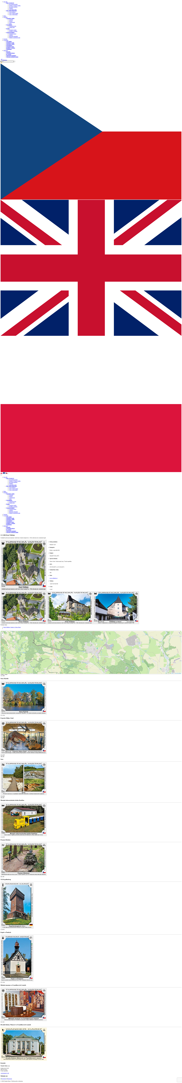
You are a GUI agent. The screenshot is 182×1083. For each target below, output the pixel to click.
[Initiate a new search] (179, 633)
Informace (5, 50)
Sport (10, 23)
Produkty (5, 17)
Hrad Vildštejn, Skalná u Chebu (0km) (12, 627)
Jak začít (5, 1)
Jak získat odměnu (13, 6)
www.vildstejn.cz (53, 578)
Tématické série (12, 26)
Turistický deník (12, 30)
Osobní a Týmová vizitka (14, 5)
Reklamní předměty (13, 36)
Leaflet (172, 673)
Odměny (11, 8)
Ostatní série (12, 27)
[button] (2, 633)
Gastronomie (12, 22)
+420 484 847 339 (5, 1073)
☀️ (1, 62)
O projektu (5, 40)
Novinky (5, 39)
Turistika (11, 19)
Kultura (11, 21)
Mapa (4, 15)
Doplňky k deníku (13, 31)
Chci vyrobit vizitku (13, 13)
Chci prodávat (12, 12)
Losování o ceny (13, 9)
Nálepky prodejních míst (14, 37)
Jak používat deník (13, 4)
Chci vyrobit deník (13, 14)
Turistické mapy (12, 33)
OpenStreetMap (178, 673)
